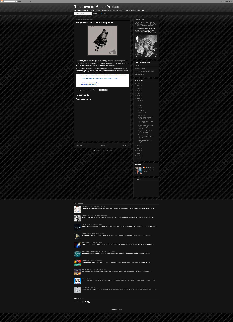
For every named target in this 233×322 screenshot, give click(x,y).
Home (103, 145)
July (139, 100)
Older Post (125, 145)
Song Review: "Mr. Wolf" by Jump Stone (145, 131)
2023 (138, 90)
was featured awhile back (118, 60)
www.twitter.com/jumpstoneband (88, 84)
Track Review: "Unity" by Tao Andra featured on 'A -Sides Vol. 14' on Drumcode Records (146, 24)
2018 (138, 145)
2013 (138, 158)
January (140, 115)
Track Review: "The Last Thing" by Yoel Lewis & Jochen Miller (98, 251)
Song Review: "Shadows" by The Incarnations (145, 141)
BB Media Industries (140, 68)
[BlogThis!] (101, 90)
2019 (138, 98)
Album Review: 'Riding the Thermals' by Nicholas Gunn (145, 127)
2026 (138, 83)
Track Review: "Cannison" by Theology (92, 242)
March (140, 110)
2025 (138, 85)
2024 (138, 88)
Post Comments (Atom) (106, 150)
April (139, 107)
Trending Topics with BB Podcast (144, 71)
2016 (138, 150)
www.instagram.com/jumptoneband (90, 83)
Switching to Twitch (87, 278)
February (141, 112)
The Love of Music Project (96, 7)
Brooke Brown (149, 167)
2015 (138, 153)
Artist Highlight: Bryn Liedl (88, 287)
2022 (138, 93)
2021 (138, 95)
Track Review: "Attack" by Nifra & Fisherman (93, 269)
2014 (138, 155)
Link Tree (137, 65)
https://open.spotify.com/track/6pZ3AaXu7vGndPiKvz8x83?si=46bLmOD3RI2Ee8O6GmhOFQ (103, 75)
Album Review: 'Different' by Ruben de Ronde (93, 206)
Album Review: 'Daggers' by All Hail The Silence (145, 118)
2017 (138, 148)
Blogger (120, 309)
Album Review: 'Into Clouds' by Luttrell (92, 260)
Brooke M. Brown (140, 74)
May (139, 105)
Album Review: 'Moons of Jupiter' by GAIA (93, 233)
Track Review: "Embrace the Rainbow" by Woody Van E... (145, 136)
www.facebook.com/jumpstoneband (90, 86)
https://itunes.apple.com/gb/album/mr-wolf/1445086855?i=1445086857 (100, 78)
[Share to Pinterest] (106, 90)
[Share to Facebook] (105, 90)
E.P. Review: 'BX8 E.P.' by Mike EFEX (145, 122)
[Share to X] (103, 90)
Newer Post (79, 145)
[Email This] (100, 90)
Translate (105, 13)
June (140, 102)
